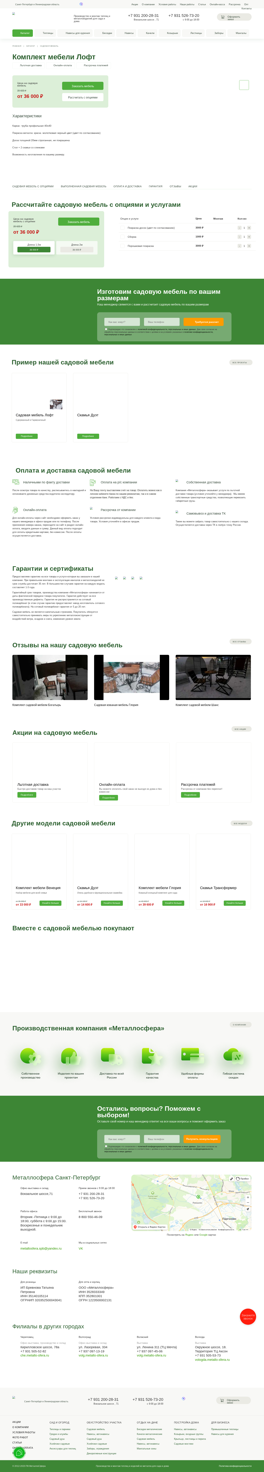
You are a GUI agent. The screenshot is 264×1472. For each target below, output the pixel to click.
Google (203, 1234)
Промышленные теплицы (224, 1429)
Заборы (218, 33)
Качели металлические (149, 1434)
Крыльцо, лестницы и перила (190, 1439)
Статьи (202, 4)
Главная (16, 46)
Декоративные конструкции (101, 1453)
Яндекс (189, 1234)
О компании (148, 4)
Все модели (240, 824)
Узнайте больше (50, 903)
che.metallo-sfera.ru (34, 1355)
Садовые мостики (183, 1444)
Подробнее (27, 436)
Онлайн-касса (217, 4)
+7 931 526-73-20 (183, 16)
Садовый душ (57, 1439)
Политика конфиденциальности (235, 1466)
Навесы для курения (78, 33)
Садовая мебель (49, 46)
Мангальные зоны (146, 1448)
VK (81, 1248)
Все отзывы (239, 642)
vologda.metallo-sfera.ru (212, 1360)
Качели (150, 33)
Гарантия (156, 186)
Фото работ (20, 1437)
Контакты (247, 8)
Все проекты (240, 363)
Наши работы (187, 4)
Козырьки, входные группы (188, 1434)
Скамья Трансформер (218, 888)
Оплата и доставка (128, 186)
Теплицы (48, 33)
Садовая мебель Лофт (35, 415)
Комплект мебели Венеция (38, 888)
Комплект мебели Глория (160, 888)
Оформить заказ (234, 18)
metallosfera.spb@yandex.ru (41, 1248)
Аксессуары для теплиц (63, 1448)
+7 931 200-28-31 (143, 16)
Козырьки (172, 33)
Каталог (30, 46)
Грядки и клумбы (59, 1434)
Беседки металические (149, 1429)
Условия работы (167, 4)
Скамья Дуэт (87, 415)
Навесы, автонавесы (98, 1434)
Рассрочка (234, 4)
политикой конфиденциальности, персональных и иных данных (167, 329)
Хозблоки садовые (60, 1444)
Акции (134, 4)
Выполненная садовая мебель (83, 186)
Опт (246, 4)
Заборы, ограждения (98, 1448)
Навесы (129, 33)
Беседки (107, 33)
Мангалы (241, 33)
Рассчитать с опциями (83, 97)
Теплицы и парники (60, 1429)
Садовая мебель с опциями (33, 186)
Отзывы (175, 186)
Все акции (240, 729)
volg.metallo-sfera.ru (93, 1355)
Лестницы (196, 33)
